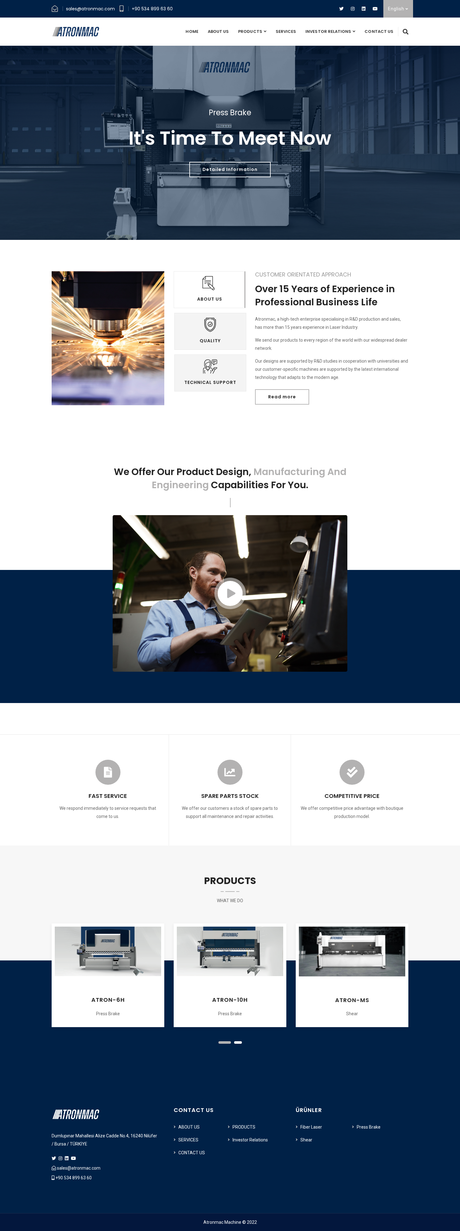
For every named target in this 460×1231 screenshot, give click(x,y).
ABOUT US (218, 31)
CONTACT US (379, 31)
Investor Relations (328, 31)
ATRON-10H (108, 1000)
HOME (192, 31)
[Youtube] (375, 9)
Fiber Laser (311, 1127)
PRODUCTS (250, 31)
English (397, 8)
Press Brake (369, 1127)
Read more (282, 397)
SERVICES (286, 31)
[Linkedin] (363, 9)
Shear (306, 1139)
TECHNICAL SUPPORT (210, 382)
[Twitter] (341, 9)
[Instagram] (353, 9)
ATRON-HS (352, 1000)
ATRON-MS (230, 1000)
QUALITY (210, 341)
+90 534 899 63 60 (152, 9)
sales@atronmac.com (90, 9)
